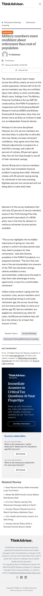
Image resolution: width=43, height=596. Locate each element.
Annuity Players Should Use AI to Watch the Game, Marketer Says (19, 510)
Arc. (20, 588)
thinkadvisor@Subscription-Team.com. (25, 573)
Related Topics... (12, 333)
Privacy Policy (28, 590)
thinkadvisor (15, 54)
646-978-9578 (9, 567)
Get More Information (21, 424)
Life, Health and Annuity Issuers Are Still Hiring (21, 518)
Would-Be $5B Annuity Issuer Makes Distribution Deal (21, 496)
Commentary (7, 32)
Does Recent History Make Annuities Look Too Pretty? (21, 489)
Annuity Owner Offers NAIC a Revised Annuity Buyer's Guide (18, 525)
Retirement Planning (12, 22)
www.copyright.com (16, 356)
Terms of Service (16, 590)
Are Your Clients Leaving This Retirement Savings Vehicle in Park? (20, 503)
